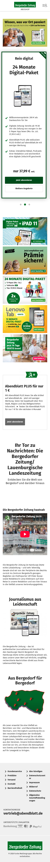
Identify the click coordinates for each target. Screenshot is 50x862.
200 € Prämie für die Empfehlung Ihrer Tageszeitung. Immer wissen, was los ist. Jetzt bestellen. (25, 260)
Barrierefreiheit (15, 788)
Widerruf (33, 786)
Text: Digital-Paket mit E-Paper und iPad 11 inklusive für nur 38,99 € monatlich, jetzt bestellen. (25, 231)
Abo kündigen (35, 771)
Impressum (34, 782)
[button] (21, 204)
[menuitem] (44, 5)
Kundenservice (15, 771)
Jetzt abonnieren (15, 421)
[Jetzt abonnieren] (24, 95)
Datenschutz (35, 791)
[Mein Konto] (44, 7)
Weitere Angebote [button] (23, 188)
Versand (11, 779)
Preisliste (12, 775)
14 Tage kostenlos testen (25, 348)
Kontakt (11, 784)
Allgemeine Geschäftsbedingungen (37, 798)
